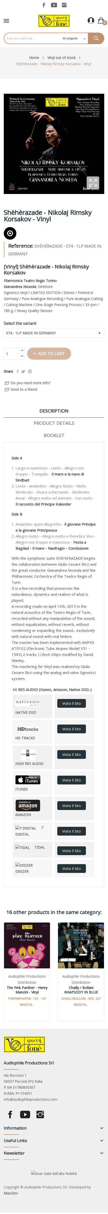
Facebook (43, 5)
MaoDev (11, 1193)
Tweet (23, 371)
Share (18, 371)
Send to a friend (20, 389)
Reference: (20, 246)
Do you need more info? (27, 383)
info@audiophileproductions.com (30, 1099)
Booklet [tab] (54, 435)
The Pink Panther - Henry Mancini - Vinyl (27, 989)
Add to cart (51, 353)
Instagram (64, 5)
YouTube (54, 5)
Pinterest (30, 371)
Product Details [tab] (54, 423)
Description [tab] (54, 411)
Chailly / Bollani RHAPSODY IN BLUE (81, 989)
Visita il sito (71, 703)
